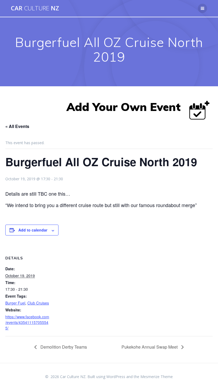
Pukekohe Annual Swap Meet (150, 347)
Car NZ (35, 8)
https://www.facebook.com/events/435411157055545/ (27, 322)
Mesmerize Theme (156, 376)
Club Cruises (38, 303)
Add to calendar (32, 230)
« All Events (17, 126)
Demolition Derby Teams (63, 347)
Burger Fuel (15, 303)
